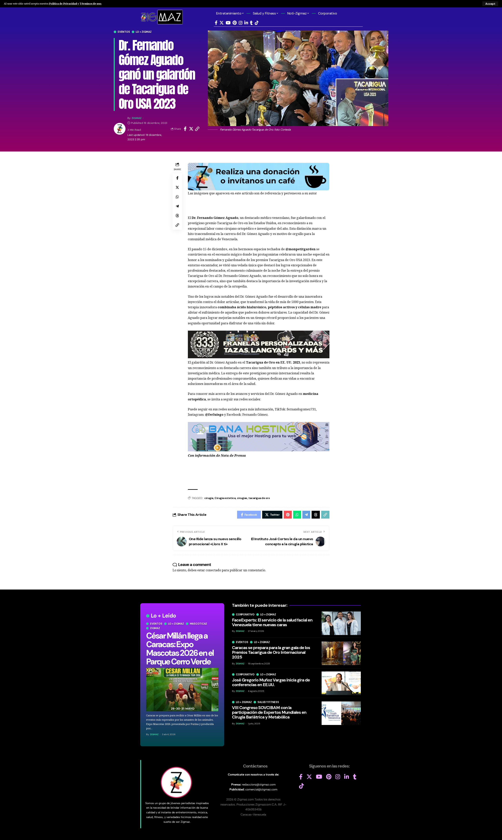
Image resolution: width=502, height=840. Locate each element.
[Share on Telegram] (177, 206)
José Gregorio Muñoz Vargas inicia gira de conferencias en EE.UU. (271, 682)
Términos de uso (90, 3)
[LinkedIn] (246, 22)
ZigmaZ (137, 118)
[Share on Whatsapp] (177, 196)
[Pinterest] (235, 22)
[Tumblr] (251, 22)
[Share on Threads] (177, 215)
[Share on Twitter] (191, 129)
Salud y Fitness (268, 702)
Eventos (124, 32)
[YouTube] (228, 22)
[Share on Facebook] (185, 129)
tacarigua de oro (259, 498)
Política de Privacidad (63, 3)
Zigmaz (155, 628)
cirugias (242, 498)
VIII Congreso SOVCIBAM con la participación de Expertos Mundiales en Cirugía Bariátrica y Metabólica (269, 712)
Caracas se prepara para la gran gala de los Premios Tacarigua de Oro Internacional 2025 (271, 652)
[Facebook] (216, 22)
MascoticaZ (198, 623)
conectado (213, 570)
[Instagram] (240, 22)
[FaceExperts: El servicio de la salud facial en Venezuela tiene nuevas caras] (341, 623)
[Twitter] (221, 22)
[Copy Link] (197, 129)
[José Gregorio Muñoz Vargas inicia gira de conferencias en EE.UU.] (341, 683)
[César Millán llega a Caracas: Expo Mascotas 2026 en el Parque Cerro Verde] (182, 689)
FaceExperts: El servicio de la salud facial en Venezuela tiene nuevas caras (272, 622)
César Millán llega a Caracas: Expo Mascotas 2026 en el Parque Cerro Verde (180, 648)
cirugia (208, 498)
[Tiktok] (256, 22)
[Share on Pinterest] (288, 515)
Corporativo (245, 614)
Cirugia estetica (225, 498)
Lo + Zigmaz (143, 32)
